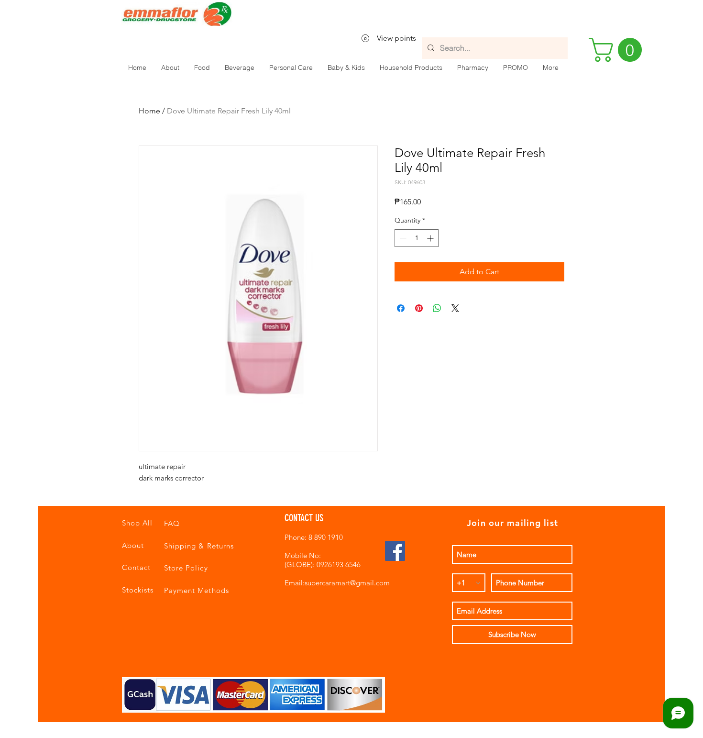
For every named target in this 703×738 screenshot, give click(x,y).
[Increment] (431, 238)
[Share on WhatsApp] (437, 308)
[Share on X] (455, 308)
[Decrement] (402, 238)
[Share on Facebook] (400, 308)
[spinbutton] (416, 238)
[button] (202, 67)
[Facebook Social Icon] (395, 551)
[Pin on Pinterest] (419, 308)
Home (149, 110)
